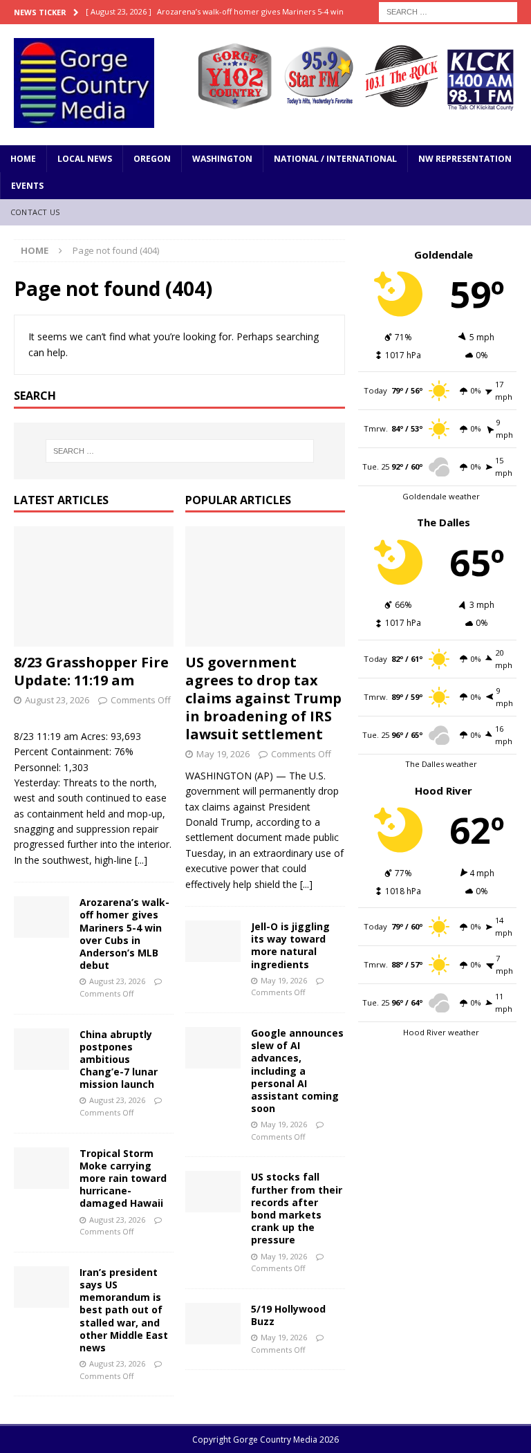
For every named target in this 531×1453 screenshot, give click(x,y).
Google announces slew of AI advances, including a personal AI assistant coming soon (297, 1070)
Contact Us (34, 212)
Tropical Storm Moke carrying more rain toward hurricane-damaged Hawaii (123, 1178)
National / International (335, 159)
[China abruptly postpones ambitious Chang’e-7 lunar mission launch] (41, 1049)
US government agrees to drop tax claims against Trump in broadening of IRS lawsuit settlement (263, 698)
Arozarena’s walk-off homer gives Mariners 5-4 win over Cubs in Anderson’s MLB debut (124, 934)
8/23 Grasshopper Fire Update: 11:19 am (91, 671)
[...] (141, 860)
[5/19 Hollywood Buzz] (213, 1323)
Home (23, 159)
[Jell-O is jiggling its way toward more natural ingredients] (213, 941)
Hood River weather (441, 1032)
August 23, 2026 (57, 700)
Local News (84, 159)
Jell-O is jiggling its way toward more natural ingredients (290, 945)
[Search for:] (448, 10)
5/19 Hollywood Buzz (288, 1315)
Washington (222, 159)
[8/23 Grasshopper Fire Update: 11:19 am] (94, 586)
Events (27, 186)
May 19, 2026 (223, 754)
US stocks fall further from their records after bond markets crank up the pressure (296, 1208)
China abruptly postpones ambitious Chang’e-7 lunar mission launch (119, 1059)
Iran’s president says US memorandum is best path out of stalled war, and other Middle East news (124, 1310)
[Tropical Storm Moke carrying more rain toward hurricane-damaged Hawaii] (41, 1168)
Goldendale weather (441, 496)
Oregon (152, 159)
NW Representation (465, 159)
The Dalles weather (441, 764)
